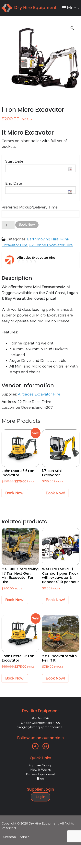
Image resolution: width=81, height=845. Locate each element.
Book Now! (26, 224)
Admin (24, 837)
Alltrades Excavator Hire (39, 394)
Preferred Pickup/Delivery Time (30, 207)
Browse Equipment (40, 774)
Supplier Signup (40, 765)
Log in (40, 797)
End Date (13, 183)
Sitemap (9, 837)
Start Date (14, 161)
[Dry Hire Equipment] (29, 7)
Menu (72, 7)
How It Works (40, 769)
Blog (40, 778)
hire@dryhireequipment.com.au (40, 727)
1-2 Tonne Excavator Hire (51, 245)
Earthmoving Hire (43, 239)
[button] (72, 28)
